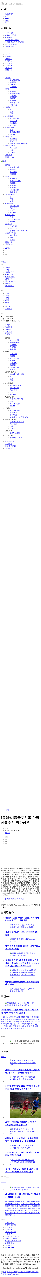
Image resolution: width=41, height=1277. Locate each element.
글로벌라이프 (10, 146)
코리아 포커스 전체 (17, 374)
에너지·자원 (14, 103)
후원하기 (8, 59)
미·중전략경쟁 (15, 93)
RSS (12, 1247)
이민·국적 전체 (15, 385)
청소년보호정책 (11, 44)
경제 (11, 112)
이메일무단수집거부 (13, 1241)
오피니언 (8, 136)
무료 (7, 21)
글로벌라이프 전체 (17, 422)
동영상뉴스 (9, 157)
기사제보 (8, 63)
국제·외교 (13, 105)
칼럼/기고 (13, 141)
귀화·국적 (13, 121)
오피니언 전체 (15, 410)
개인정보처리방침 (12, 40)
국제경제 (13, 100)
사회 (7, 300)
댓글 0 (7, 833)
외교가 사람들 (15, 132)
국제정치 (13, 98)
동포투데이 (9, 14)
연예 (11, 150)
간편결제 (8, 65)
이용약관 (8, 37)
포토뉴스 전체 (15, 433)
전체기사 (8, 61)
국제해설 (13, 87)
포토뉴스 (8, 155)
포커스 (7, 78)
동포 (7, 18)
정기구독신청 (10, 1232)
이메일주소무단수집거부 (14, 42)
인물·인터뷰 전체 (16, 399)
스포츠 (12, 152)
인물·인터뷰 (10, 127)
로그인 (7, 54)
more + (3, 1057)
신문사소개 (9, 33)
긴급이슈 (13, 84)
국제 (7, 89)
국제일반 (13, 91)
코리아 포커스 (10, 107)
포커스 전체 (14, 340)
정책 (11, 114)
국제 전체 (13, 354)
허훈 (7, 16)
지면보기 (8, 334)
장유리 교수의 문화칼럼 (19, 143)
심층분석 (13, 82)
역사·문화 (13, 148)
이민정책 (13, 125)
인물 (11, 130)
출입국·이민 (14, 118)
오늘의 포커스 (15, 80)
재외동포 (13, 123)
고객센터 (8, 70)
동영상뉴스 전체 (16, 437)
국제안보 (13, 96)
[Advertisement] (21, 539)
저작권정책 (9, 46)
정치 (11, 109)
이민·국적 (9, 116)
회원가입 (8, 56)
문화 (7, 302)
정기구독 (8, 68)
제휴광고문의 (10, 35)
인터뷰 (12, 134)
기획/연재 (13, 139)
